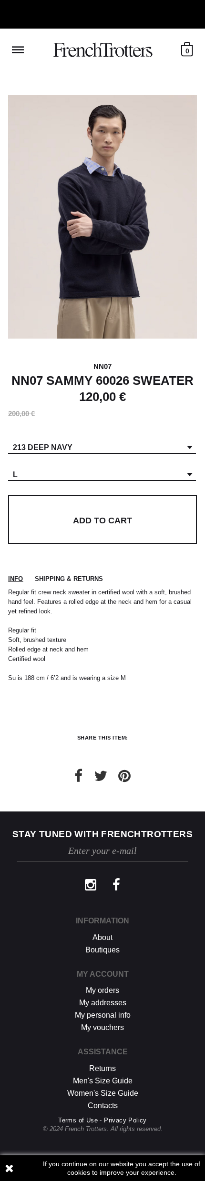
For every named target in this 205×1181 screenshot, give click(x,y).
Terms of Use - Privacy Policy (102, 1120)
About (102, 937)
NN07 (102, 366)
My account (103, 974)
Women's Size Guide (102, 1093)
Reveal (18, 50)
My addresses (102, 1003)
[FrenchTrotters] (102, 50)
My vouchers (102, 1027)
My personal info (103, 1015)
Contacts (103, 1105)
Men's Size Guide (103, 1081)
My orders (102, 990)
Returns (102, 1068)
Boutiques (102, 950)
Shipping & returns (69, 578)
